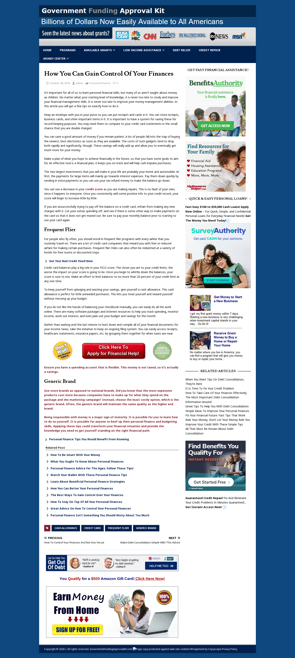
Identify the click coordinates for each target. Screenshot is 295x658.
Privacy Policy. (230, 649)
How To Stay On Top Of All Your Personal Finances (86, 502)
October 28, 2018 (60, 83)
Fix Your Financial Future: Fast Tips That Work (215, 415)
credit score (94, 189)
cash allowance (66, 528)
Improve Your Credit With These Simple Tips (214, 424)
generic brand (146, 528)
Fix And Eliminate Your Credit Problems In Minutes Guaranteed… (215, 502)
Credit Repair (209, 50)
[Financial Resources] (215, 189)
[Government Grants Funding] (147, 44)
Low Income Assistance (142, 50)
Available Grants (98, 50)
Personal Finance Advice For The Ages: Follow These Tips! (92, 468)
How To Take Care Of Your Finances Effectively (216, 393)
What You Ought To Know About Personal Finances (87, 461)
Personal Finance (100, 83)
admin (79, 83)
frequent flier (118, 528)
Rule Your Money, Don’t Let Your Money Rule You (217, 420)
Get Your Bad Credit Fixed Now (71, 261)
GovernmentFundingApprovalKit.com (111, 649)
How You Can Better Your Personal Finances (82, 488)
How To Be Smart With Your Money (75, 455)
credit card (92, 528)
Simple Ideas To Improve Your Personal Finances (217, 411)
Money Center (54, 58)
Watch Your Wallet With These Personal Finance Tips (89, 475)
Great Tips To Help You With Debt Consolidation (217, 406)
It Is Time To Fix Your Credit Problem (209, 388)
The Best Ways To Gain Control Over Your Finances (87, 495)
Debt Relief (181, 50)
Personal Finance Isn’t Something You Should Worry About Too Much (100, 515)
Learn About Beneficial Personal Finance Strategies (88, 482)
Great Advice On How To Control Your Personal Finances (91, 508)
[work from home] (112, 636)
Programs (68, 50)
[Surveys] (218, 286)
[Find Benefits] (215, 488)
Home (47, 50)
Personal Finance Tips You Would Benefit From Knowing (89, 439)
